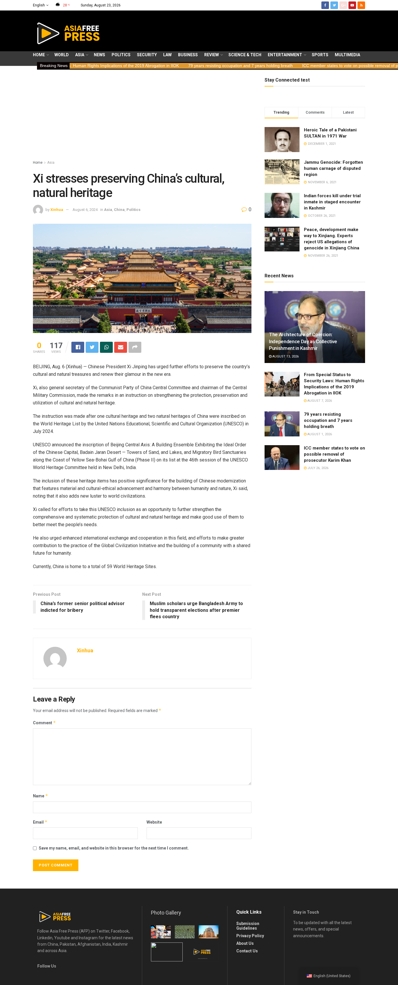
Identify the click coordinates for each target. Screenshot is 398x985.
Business (188, 54)
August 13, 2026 (285, 356)
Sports (320, 54)
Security (147, 54)
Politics (121, 54)
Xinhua (56, 209)
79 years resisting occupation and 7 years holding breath (194, 65)
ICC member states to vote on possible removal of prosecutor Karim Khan (324, 65)
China (119, 209)
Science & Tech (244, 54)
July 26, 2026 (317, 468)
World (61, 54)
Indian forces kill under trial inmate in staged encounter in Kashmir (332, 202)
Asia (79, 54)
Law (167, 54)
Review (211, 54)
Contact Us (247, 951)
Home (39, 54)
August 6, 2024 (85, 209)
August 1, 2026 (319, 434)
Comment (44, 722)
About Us (245, 943)
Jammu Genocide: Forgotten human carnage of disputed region (333, 168)
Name (40, 796)
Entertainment (285, 54)
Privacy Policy (250, 935)
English (39, 5)
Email (40, 822)
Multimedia (347, 54)
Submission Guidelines (247, 926)
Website (154, 822)
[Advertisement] (142, 115)
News (99, 54)
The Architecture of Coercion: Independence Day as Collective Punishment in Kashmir (303, 341)
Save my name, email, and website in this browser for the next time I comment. (114, 848)
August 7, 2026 (319, 401)
